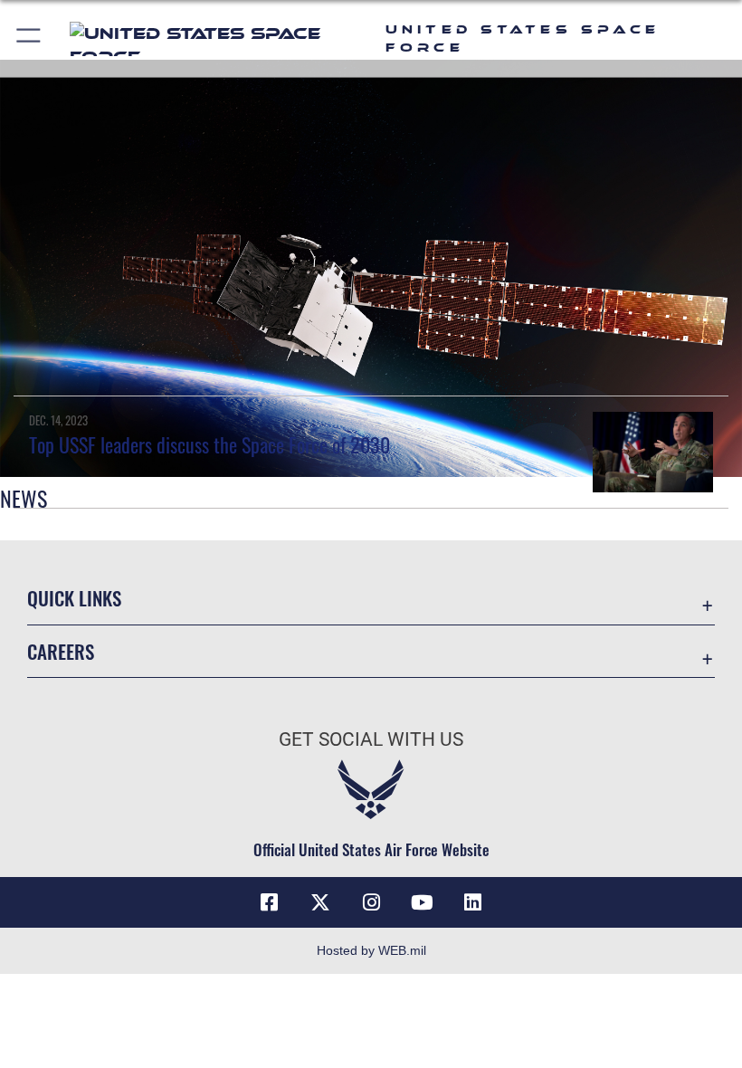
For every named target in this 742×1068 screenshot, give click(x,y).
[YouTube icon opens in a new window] (421, 902)
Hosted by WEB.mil (371, 950)
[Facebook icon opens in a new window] (269, 902)
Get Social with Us (371, 739)
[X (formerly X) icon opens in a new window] (320, 902)
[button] (29, 38)
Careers (60, 651)
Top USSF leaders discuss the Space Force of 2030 (209, 444)
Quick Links (74, 598)
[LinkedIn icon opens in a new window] (472, 902)
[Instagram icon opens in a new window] (371, 902)
